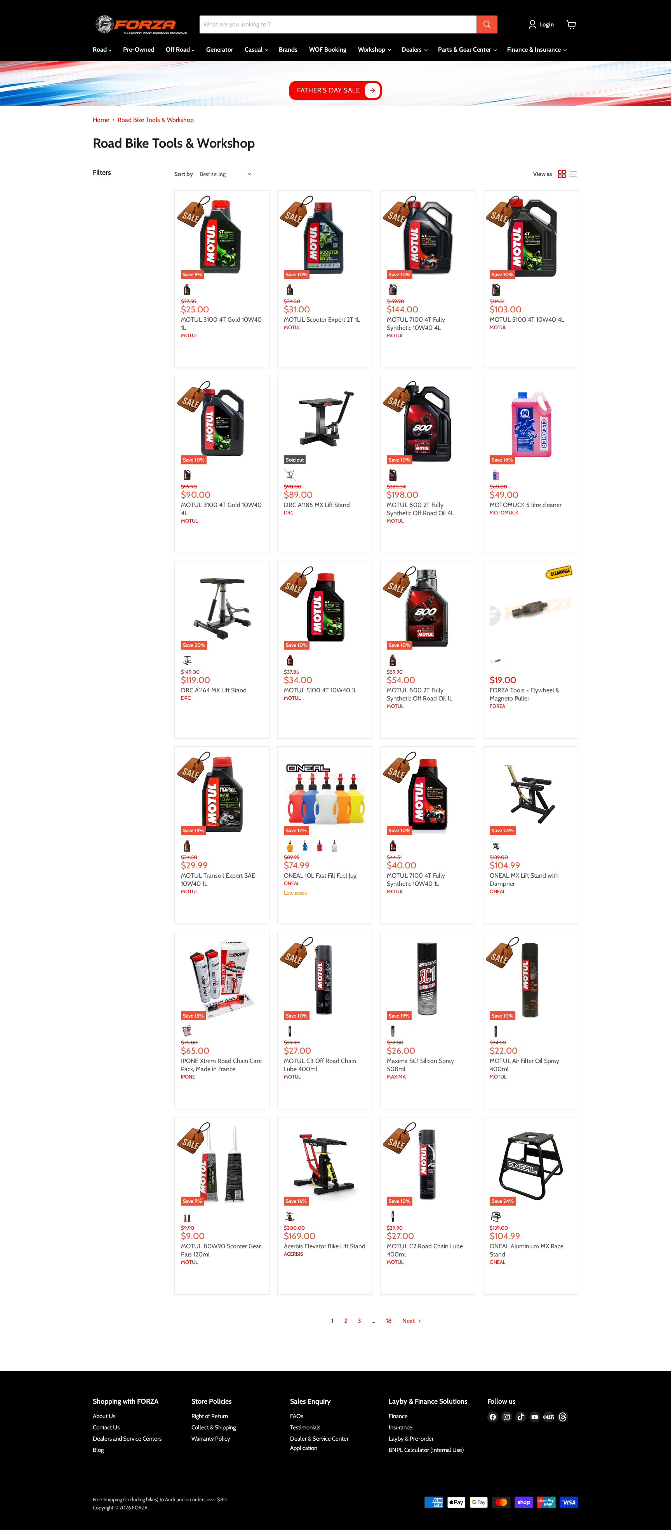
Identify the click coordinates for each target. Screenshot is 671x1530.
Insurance (400, 1427)
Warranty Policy (210, 1438)
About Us (104, 1416)
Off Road (178, 49)
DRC (289, 512)
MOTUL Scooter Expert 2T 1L (322, 319)
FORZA (497, 706)
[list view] (572, 174)
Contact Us (106, 1427)
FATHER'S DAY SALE (328, 90)
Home (101, 120)
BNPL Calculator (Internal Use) (426, 1449)
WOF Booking (327, 49)
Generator (219, 49)
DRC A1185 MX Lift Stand (317, 505)
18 (389, 1320)
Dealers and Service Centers (127, 1438)
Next (409, 1320)
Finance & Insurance (534, 49)
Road (100, 49)
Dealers (412, 49)
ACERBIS (293, 1254)
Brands (288, 49)
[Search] (486, 24)
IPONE (188, 1076)
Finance (398, 1416)
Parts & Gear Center (465, 49)
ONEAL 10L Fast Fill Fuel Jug (320, 875)
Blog (98, 1449)
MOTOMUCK (504, 512)
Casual (254, 49)
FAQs (296, 1416)
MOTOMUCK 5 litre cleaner (525, 505)
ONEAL (292, 883)
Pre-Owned (138, 49)
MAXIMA (396, 1076)
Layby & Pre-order (411, 1438)
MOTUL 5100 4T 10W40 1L (320, 690)
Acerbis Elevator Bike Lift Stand (324, 1246)
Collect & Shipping (213, 1427)
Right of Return (209, 1416)
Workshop (372, 49)
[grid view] (561, 174)
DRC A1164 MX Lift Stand (214, 690)
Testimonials (305, 1427)
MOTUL (189, 335)
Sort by (183, 174)
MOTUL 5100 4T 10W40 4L (527, 319)
